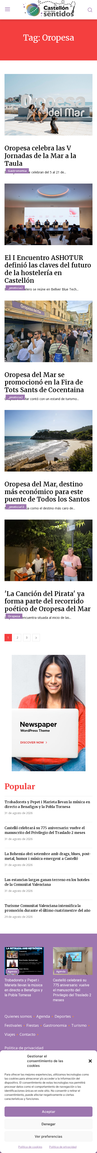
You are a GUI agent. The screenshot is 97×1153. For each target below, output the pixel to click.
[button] (90, 1061)
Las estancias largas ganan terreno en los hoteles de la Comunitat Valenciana (47, 882)
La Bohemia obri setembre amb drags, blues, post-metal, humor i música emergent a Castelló (48, 856)
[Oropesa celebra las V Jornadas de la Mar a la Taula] (48, 105)
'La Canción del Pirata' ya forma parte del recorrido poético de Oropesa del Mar (48, 601)
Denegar (48, 1124)
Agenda (12, 971)
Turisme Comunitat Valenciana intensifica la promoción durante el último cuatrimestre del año (47, 908)
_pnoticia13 (16, 507)
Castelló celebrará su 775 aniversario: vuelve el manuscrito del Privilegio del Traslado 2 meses (45, 830)
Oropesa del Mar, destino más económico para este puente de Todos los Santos (47, 491)
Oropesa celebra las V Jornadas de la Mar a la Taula (40, 155)
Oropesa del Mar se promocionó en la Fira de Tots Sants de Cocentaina (44, 382)
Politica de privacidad (62, 1146)
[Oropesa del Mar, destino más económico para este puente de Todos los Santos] (48, 441)
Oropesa (14, 616)
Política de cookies (30, 1146)
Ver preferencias (48, 1136)
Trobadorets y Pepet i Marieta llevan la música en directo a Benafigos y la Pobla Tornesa (47, 804)
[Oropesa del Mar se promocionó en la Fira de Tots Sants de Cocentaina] (48, 331)
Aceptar (48, 1111)
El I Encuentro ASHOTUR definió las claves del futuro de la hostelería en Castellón (48, 269)
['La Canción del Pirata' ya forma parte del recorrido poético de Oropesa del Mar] (48, 550)
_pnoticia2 (15, 288)
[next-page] (36, 637)
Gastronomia (17, 171)
